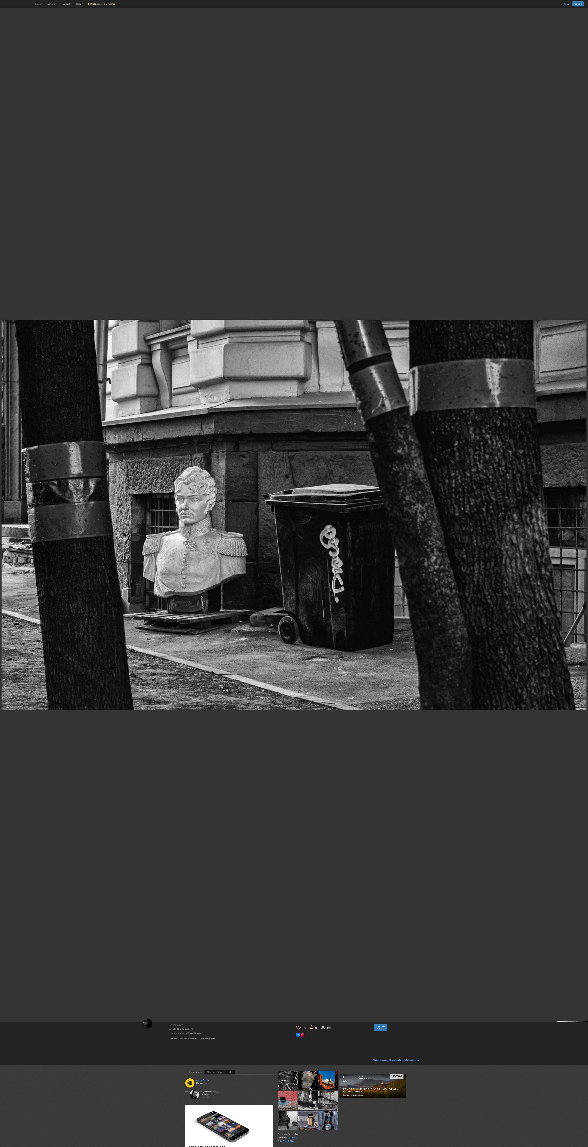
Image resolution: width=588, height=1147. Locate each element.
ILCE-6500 (292, 1138)
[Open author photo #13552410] (308, 1121)
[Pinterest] (302, 1035)
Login (566, 4)
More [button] (79, 4)
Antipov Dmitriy (202, 1080)
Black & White (288, 1141)
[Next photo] (585, 498)
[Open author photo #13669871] (328, 1080)
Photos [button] (37, 4)
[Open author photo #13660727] (328, 1100)
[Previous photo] (3, 498)
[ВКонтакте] (298, 1035)
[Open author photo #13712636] (288, 1080)
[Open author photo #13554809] (288, 1121)
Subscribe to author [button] (380, 1027)
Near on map (214, 1072)
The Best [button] (65, 4)
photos (293, 1134)
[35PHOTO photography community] (16, 4)
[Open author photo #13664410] (288, 1100)
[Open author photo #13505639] (328, 1121)
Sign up (578, 4)
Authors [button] (51, 4)
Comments (195, 1072)
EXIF (229, 1072)
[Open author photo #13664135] (308, 1100)
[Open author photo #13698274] (308, 1080)
